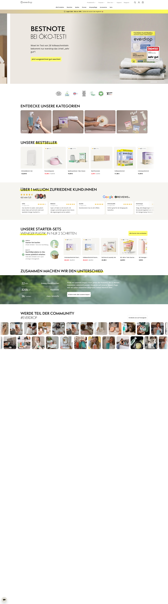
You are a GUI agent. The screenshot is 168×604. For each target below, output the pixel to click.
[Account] (138, 2)
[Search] (135, 2)
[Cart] (142, 2)
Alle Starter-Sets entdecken (137, 233)
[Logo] (26, 2)
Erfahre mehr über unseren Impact (79, 294)
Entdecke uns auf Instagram (137, 318)
